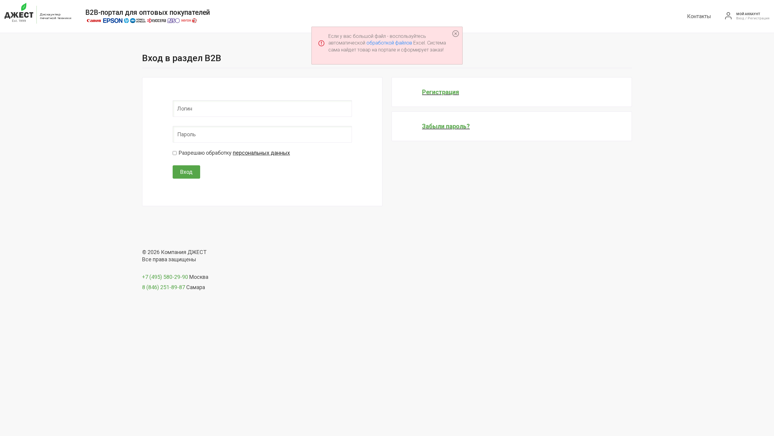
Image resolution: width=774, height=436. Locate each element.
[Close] (455, 33)
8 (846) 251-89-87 (163, 287)
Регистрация (440, 92)
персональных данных (261, 153)
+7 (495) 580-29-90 (165, 277)
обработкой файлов (389, 43)
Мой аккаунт (748, 14)
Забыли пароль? (446, 126)
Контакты (699, 16)
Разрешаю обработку (234, 153)
